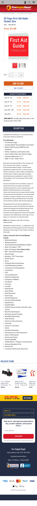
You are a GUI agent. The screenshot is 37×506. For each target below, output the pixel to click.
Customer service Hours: (18, 456)
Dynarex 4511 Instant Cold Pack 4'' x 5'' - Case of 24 (21, 383)
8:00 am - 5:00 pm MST (21, 460)
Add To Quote (18, 88)
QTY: (5, 75)
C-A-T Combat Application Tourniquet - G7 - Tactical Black (6, 383)
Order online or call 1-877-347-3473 (18, 452)
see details (27, 398)
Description (18, 128)
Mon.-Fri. (11, 460)
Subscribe (18, 436)
